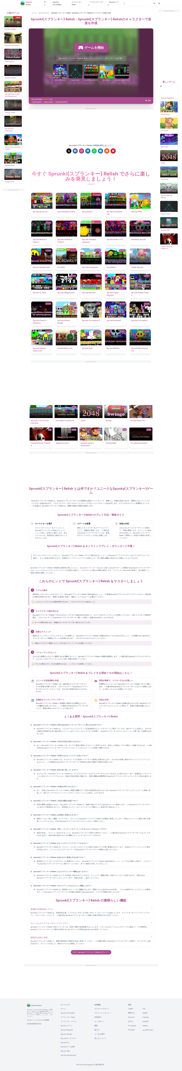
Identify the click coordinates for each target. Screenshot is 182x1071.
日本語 (144, 1013)
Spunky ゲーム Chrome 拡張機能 (38, 1020)
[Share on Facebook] (75, 150)
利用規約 (97, 1017)
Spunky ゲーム (113, 3)
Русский (131, 1030)
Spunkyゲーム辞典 (68, 1047)
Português (132, 1025)
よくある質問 (99, 1034)
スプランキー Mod (77, 3)
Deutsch (131, 1017)
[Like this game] (146, 100)
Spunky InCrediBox (57, 3)
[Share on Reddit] (106, 150)
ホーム (45, 3)
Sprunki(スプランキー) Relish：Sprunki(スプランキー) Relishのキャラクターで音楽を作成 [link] (81, 13)
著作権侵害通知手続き (34, 1024)
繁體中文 (131, 1013)
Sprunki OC (65, 1042)
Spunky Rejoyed (67, 1030)
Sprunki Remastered (68, 1055)
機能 (96, 1025)
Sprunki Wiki (65, 1051)
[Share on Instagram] (81, 150)
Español (145, 1021)
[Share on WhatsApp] (94, 150)
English (130, 1009)
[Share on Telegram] (100, 150)
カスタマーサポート (102, 1009)
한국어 (130, 1021)
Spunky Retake (66, 1034)
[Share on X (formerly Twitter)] (68, 150)
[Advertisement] (13, 222)
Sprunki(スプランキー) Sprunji (91, 568)
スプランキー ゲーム (96, 3)
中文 (144, 1009)
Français (145, 1017)
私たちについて (100, 1038)
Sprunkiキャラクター (68, 1038)
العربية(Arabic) (147, 1030)
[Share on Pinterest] (113, 150)
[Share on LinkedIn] (87, 150)
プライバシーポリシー (102, 1013)
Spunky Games (44, 13)
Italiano (145, 1025)
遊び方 (96, 1030)
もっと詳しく (99, 1021)
